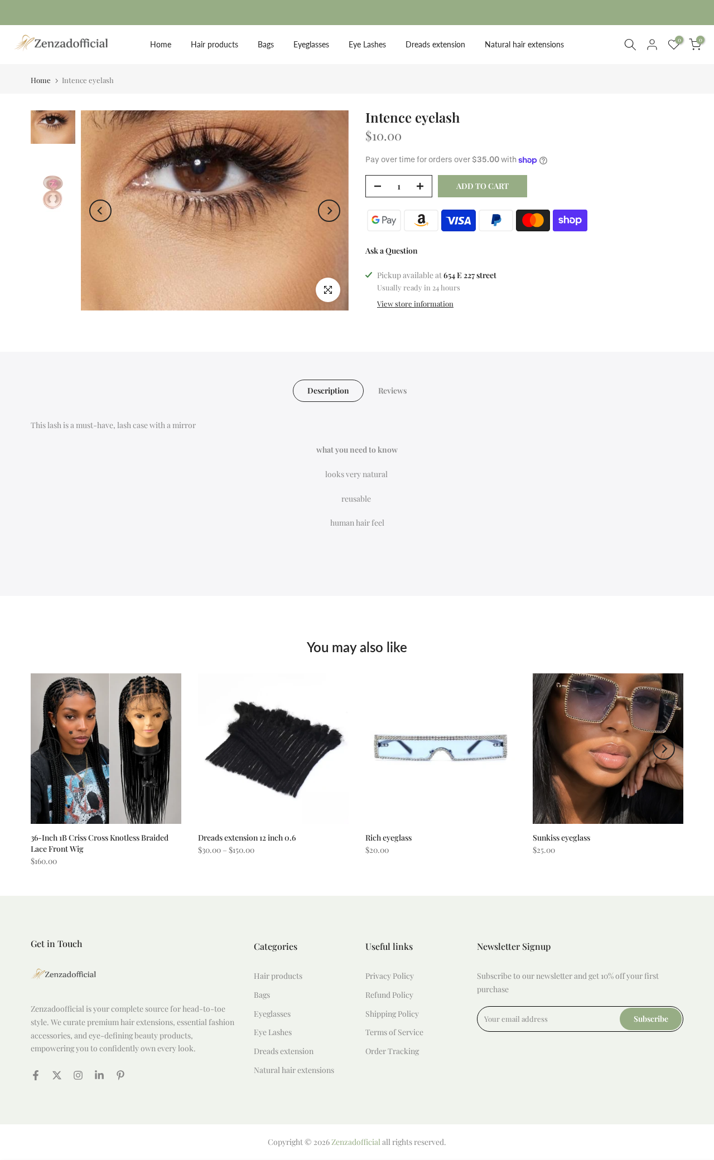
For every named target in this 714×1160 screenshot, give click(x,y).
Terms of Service (394, 1032)
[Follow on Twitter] (57, 1075)
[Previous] (100, 211)
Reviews (392, 390)
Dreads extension (435, 44)
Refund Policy (389, 994)
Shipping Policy (392, 1013)
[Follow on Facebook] (36, 1075)
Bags (266, 44)
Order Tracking (392, 1051)
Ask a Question (391, 250)
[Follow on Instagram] (78, 1075)
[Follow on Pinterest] (120, 1075)
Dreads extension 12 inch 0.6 (247, 837)
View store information (415, 303)
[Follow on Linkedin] (99, 1075)
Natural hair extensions (524, 44)
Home (160, 44)
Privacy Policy (389, 975)
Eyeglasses (311, 44)
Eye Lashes (367, 44)
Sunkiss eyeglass (561, 837)
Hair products (214, 44)
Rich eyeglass (388, 837)
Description (328, 390)
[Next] (329, 211)
